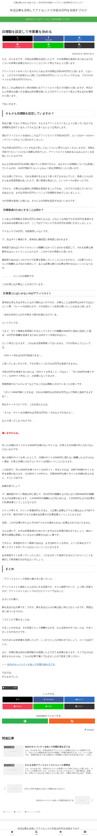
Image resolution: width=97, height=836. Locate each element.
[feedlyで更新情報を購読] (25, 721)
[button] (79, 45)
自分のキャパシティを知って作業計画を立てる (31, 664)
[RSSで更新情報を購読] (72, 721)
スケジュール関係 (11, 688)
